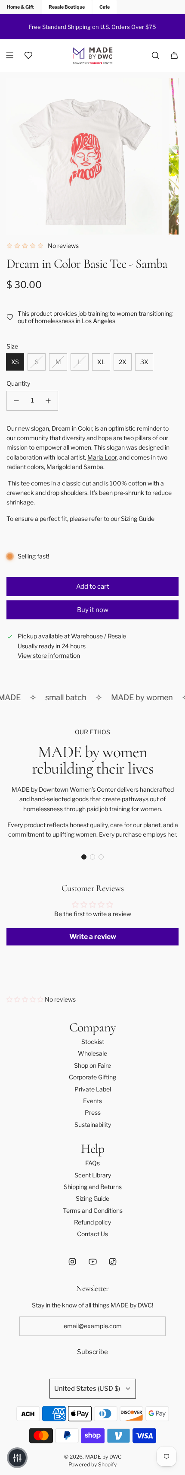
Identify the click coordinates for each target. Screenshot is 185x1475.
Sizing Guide (137, 518)
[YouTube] (92, 1261)
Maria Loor (102, 457)
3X (144, 361)
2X (122, 361)
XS (15, 361)
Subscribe (92, 1352)
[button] (83, 857)
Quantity (18, 383)
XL (101, 361)
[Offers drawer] (28, 55)
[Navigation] (9, 55)
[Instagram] (72, 1261)
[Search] (155, 55)
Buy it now (92, 610)
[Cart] (174, 55)
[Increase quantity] (48, 400)
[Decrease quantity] (16, 400)
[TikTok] (112, 1261)
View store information (49, 655)
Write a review (92, 937)
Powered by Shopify (92, 1464)
